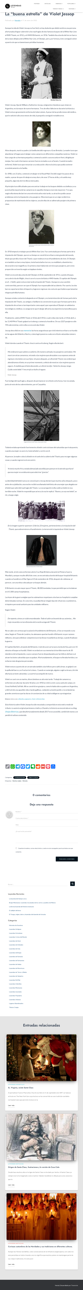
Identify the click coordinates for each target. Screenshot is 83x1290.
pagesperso (27, 699)
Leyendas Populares (15, 995)
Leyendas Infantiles (15, 984)
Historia (24, 781)
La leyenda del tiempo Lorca (18, 899)
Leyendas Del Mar (20, 777)
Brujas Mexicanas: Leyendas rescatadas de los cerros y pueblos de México (32, 903)
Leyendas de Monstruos (16, 968)
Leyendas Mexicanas (15, 988)
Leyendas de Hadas (15, 964)
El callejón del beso (15, 910)
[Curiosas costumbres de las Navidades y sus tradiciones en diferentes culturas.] (41, 1216)
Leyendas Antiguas (15, 929)
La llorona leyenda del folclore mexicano (21, 906)
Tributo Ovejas (33, 777)
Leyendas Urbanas (15, 999)
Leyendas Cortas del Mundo (18, 937)
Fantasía (71, 9)
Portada (36, 3)
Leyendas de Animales (16, 945)
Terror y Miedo (58, 9)
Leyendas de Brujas (15, 953)
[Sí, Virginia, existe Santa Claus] (41, 1057)
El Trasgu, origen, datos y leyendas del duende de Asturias (27, 914)
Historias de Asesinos (16, 925)
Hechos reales (16, 781)
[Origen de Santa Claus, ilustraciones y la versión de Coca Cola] (41, 1137)
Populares (70, 3)
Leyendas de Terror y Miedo (18, 972)
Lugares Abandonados (16, 1003)
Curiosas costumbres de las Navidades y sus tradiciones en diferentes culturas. (40, 1246)
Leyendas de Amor (15, 941)
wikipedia (21, 699)
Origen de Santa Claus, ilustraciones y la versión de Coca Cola (33, 1167)
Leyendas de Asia (14, 949)
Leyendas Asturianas (15, 933)
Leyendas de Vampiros (16, 976)
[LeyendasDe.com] (13, 6)
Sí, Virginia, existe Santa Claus (20, 1087)
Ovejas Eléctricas (12, 712)
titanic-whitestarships (38, 699)
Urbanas (58, 3)
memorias (27, 330)
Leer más (11, 1105)
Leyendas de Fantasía (16, 956)
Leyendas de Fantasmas (16, 960)
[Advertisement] (41, 741)
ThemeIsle (74, 1285)
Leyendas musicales (15, 992)
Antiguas (48, 3)
